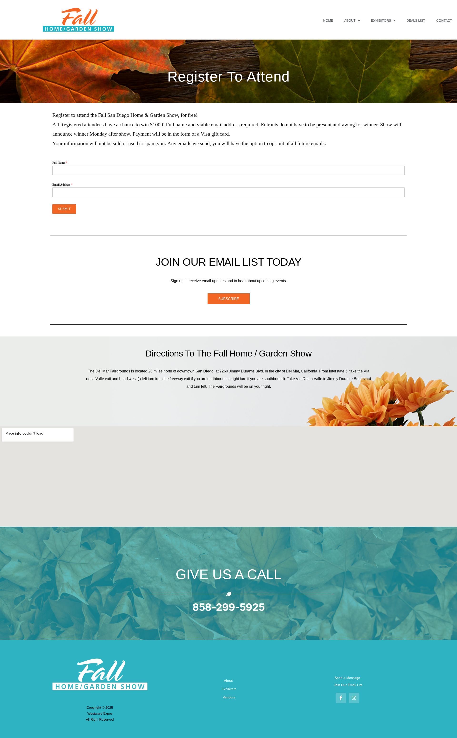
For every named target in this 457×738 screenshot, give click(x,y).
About (350, 20)
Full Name (59, 163)
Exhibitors (381, 20)
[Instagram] (354, 698)
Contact (444, 20)
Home (328, 20)
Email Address (62, 185)
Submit (64, 209)
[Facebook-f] (341, 698)
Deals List (416, 20)
